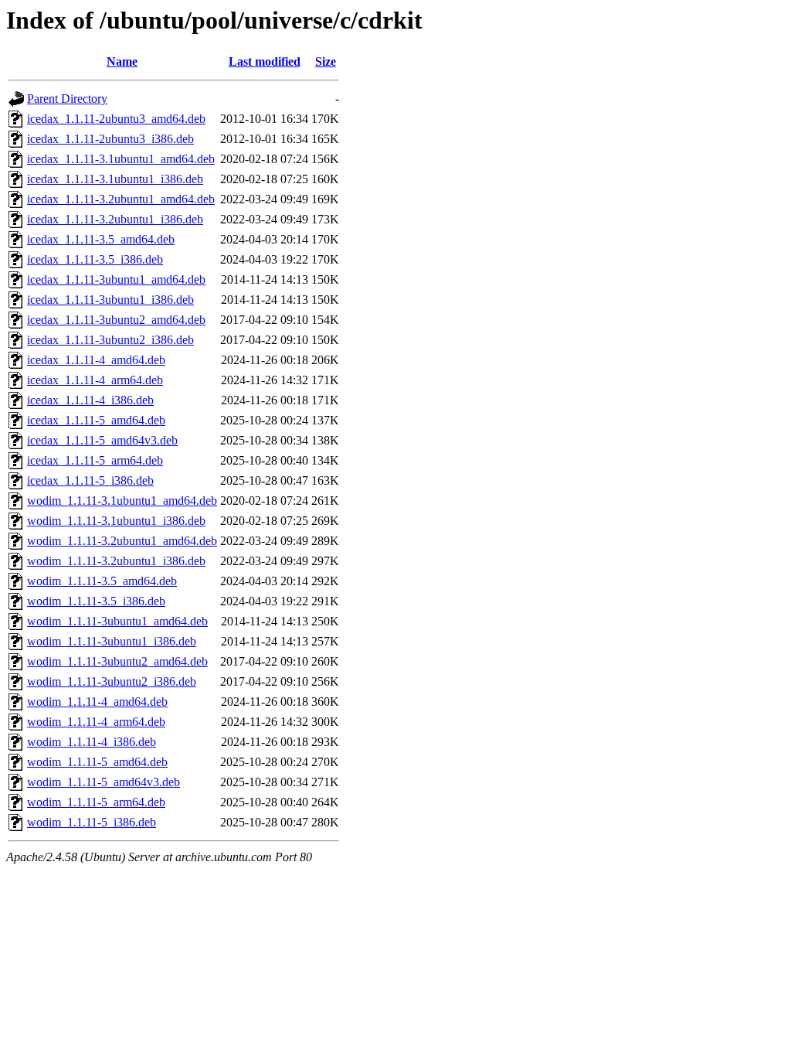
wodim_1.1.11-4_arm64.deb (96, 721)
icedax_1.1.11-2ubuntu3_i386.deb (110, 138)
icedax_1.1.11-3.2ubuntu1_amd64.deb (121, 199)
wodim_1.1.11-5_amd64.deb (97, 761)
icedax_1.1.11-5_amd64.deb (96, 420)
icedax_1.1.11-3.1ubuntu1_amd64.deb (121, 158)
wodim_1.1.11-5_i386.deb (91, 822)
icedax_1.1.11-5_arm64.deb (95, 460)
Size (325, 61)
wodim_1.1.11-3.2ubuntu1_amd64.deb (122, 540)
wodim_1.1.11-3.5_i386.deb (96, 601)
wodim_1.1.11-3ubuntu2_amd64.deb (117, 661)
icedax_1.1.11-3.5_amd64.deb (101, 239)
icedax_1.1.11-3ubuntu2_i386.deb (110, 339)
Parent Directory (67, 98)
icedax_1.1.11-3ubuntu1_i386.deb (110, 299)
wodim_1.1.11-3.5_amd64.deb (102, 581)
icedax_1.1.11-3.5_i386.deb (95, 259)
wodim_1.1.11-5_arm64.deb (96, 802)
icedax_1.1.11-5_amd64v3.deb (102, 440)
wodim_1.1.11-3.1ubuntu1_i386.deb (116, 520)
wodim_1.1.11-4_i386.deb (91, 741)
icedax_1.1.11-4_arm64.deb (95, 380)
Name (122, 61)
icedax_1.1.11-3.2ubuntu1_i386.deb (115, 219)
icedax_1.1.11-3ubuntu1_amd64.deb (116, 279)
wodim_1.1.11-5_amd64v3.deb (103, 782)
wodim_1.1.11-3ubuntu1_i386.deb (111, 641)
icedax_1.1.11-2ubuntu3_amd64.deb (116, 118)
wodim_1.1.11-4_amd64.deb (97, 701)
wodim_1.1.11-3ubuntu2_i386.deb (111, 681)
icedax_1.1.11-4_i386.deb (90, 400)
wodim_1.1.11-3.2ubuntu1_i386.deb (116, 560)
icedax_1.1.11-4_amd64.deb (96, 359)
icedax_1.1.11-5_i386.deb (90, 480)
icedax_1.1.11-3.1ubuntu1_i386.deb (115, 179)
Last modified (264, 61)
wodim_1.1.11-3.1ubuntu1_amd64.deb (122, 500)
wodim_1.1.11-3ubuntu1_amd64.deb (117, 621)
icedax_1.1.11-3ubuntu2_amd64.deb (116, 319)
